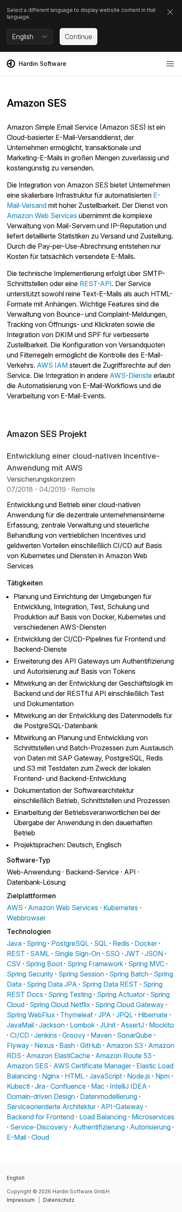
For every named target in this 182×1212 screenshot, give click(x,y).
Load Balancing (103, 1117)
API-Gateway (122, 1106)
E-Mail (16, 1137)
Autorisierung (150, 1127)
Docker (146, 943)
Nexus (44, 1045)
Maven (101, 1035)
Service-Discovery (39, 1127)
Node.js (138, 1076)
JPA (104, 1014)
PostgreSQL (70, 943)
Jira (40, 1086)
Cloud (40, 1137)
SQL (101, 943)
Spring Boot (44, 963)
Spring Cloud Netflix (60, 1004)
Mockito (161, 1025)
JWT (132, 953)
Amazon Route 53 (123, 1055)
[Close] (170, 12)
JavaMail (20, 1025)
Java (14, 943)
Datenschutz (58, 1200)
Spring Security (30, 974)
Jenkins (45, 1035)
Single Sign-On (77, 953)
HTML (74, 1076)
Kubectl (18, 1086)
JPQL (124, 1014)
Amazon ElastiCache (58, 1055)
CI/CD (19, 1035)
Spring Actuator (121, 994)
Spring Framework (95, 963)
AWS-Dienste (131, 375)
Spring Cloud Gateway (129, 1004)
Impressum (21, 1200)
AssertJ (132, 1025)
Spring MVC (146, 963)
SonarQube (134, 1035)
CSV (14, 963)
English (16, 1178)
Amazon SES (27, 1066)
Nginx (51, 1076)
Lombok (82, 1025)
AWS (15, 907)
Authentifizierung (99, 1127)
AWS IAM (52, 365)
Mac (98, 1086)
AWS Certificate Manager (92, 1066)
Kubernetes (120, 907)
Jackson (52, 1025)
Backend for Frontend (40, 1117)
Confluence (68, 1086)
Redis (121, 943)
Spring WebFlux (31, 1014)
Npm (162, 1076)
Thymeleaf (76, 1014)
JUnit (108, 1025)
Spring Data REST (110, 984)
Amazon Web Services (42, 215)
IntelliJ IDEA (128, 1086)
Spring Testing (70, 994)
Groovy (73, 1035)
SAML (40, 953)
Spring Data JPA (52, 984)
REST (16, 953)
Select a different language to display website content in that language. (81, 13)
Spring (36, 943)
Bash (67, 1045)
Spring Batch (129, 974)
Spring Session (81, 974)
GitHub (90, 1045)
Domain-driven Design (41, 1096)
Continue (78, 36)
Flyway (18, 1045)
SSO (112, 953)
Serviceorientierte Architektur (51, 1106)
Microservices (153, 1117)
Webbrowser (26, 918)
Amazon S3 (124, 1045)
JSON (154, 953)
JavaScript (105, 1076)
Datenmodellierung (108, 1096)
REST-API (96, 283)
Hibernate (153, 1014)
